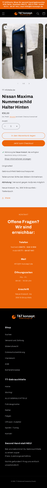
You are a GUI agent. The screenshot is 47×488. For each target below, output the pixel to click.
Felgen (8, 416)
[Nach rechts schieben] (29, 83)
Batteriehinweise (12, 370)
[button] (3, 13)
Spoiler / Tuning (12, 428)
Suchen (8, 335)
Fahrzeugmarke (12, 404)
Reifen (8, 410)
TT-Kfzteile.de (20, 481)
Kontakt (8, 434)
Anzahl (5, 121)
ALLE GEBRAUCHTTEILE (16, 398)
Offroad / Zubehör (13, 422)
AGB (7, 364)
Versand (13, 116)
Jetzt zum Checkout (23, 143)
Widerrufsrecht (11, 346)
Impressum (10, 358)
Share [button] (7, 198)
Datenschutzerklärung (15, 352)
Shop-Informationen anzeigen (18, 159)
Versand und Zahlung (14, 340)
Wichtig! (8, 392)
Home (7, 387)
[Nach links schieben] (18, 83)
